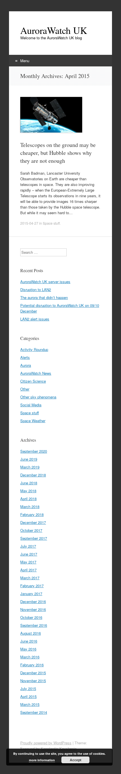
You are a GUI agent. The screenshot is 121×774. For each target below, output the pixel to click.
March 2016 (29, 657)
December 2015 (33, 672)
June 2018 (28, 482)
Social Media (30, 404)
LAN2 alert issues (34, 319)
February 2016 (32, 664)
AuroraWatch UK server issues (45, 281)
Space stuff (51, 223)
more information (42, 760)
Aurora (25, 365)
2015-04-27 (29, 223)
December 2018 (33, 475)
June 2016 (28, 641)
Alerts (25, 357)
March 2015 (29, 704)
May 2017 (28, 562)
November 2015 (33, 680)
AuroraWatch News (35, 373)
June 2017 (28, 554)
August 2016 (30, 633)
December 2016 (33, 601)
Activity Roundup (34, 349)
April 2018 (28, 498)
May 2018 (28, 490)
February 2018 (32, 514)
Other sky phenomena (38, 397)
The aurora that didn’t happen (44, 297)
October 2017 (31, 530)
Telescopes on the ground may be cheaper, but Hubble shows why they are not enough (58, 152)
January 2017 (31, 593)
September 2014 (33, 712)
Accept (75, 759)
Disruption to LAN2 (35, 289)
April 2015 (28, 696)
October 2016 (31, 617)
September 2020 (33, 451)
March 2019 (29, 467)
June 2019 (28, 459)
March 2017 (29, 577)
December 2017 (33, 522)
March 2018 (29, 506)
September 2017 (33, 538)
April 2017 (28, 570)
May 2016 (28, 649)
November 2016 (33, 609)
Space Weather (32, 420)
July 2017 (28, 546)
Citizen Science (33, 381)
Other (24, 389)
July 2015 (28, 688)
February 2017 (32, 585)
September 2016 (33, 625)
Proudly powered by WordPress (45, 742)
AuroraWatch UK (53, 30)
